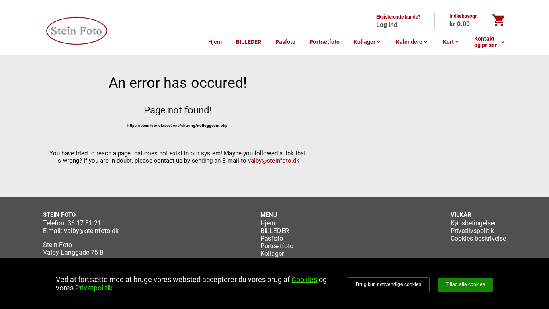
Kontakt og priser (490, 41)
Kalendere (412, 42)
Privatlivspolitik (472, 231)
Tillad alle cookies (465, 284)
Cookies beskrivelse (478, 238)
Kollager (368, 42)
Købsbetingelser (473, 223)
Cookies (304, 279)
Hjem (215, 42)
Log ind (386, 25)
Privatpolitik (94, 288)
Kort (451, 42)
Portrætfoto (324, 42)
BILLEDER (248, 42)
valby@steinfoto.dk (273, 160)
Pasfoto (285, 42)
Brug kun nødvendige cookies (388, 284)
